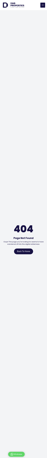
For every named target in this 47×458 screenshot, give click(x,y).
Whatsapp (18, 454)
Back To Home (23, 251)
